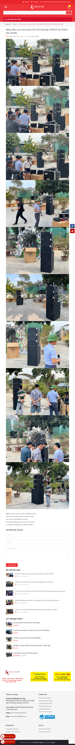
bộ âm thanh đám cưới (27, 513)
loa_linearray (30, 522)
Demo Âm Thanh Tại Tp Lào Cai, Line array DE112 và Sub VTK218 (34, 574)
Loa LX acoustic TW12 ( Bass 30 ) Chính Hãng (26, 622)
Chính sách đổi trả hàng (45, 701)
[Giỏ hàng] (69, 7)
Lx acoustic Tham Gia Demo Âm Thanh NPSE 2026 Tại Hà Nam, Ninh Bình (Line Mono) (40, 591)
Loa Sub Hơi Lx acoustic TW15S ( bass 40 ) (25, 653)
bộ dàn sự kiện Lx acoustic (21, 516)
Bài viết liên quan (13, 570)
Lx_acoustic (9, 524)
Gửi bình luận (12, 565)
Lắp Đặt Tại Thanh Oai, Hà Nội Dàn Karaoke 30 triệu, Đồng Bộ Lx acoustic (36, 609)
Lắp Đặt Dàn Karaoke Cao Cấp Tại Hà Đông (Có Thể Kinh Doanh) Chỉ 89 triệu (37, 600)
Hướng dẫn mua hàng (12, 729)
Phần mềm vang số (44, 731)
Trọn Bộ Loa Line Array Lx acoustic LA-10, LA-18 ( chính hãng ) (31, 630)
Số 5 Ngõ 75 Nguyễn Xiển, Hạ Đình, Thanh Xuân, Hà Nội (56, 2)
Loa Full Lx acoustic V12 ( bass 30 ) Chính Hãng (27, 638)
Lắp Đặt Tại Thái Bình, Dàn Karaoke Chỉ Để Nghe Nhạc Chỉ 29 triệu (34, 582)
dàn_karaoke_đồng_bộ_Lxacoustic (16, 522)
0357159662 (14, 713)
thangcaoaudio (18, 524)
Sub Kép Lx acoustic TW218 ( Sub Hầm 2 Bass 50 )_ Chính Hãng (31, 645)
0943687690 (22, 713)
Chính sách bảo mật (44, 709)
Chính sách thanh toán (45, 703)
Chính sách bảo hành (45, 698)
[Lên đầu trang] (71, 739)
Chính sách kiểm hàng (45, 706)
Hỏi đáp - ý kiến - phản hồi (13, 731)
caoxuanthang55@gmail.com (18, 716)
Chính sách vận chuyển (45, 711)
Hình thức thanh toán (45, 729)
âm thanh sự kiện (15, 513)
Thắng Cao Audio (28, 524)
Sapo (53, 742)
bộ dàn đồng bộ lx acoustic (20, 519)
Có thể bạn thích (14, 619)
